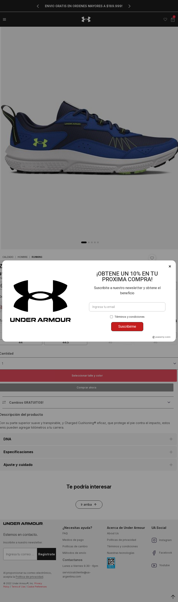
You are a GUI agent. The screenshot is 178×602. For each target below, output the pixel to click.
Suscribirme (127, 326)
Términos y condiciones (129, 316)
